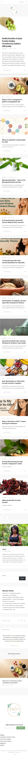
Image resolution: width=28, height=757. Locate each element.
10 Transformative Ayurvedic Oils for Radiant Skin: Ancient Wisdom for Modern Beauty (13, 222)
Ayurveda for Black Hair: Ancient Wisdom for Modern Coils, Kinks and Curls (14, 343)
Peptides (2, 745)
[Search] (26, 2)
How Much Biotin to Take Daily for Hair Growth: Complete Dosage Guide (13, 383)
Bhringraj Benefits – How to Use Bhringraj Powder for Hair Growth (14, 182)
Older (4, 517)
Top (15, 754)
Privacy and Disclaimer (5, 741)
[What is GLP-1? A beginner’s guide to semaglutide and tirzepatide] (14, 668)
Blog (3, 97)
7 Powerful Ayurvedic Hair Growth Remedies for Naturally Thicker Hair (13, 263)
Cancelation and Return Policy (7, 737)
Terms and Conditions (5, 739)
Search (4, 575)
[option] (14, 673)
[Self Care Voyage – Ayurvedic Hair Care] (14, 10)
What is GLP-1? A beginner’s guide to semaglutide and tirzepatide (12, 102)
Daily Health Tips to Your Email (14, 725)
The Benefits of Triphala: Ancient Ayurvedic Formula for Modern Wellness (14, 303)
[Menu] (2, 2)
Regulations (3, 743)
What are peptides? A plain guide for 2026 (12, 597)
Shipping (2, 735)
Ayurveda (4, 48)
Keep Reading (7, 70)
